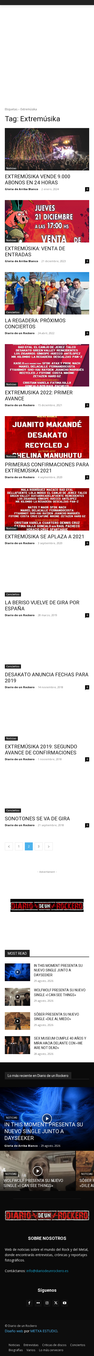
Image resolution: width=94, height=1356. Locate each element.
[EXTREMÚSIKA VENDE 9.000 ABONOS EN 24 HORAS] (47, 149)
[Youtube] (64, 1303)
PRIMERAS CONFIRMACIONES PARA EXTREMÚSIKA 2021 (47, 468)
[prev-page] (9, 846)
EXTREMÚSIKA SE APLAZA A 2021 (44, 537)
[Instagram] (47, 1303)
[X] (56, 1303)
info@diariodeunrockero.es (47, 1270)
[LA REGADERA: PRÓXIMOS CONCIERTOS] (47, 293)
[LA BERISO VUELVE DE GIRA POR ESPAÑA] (47, 575)
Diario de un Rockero (19, 333)
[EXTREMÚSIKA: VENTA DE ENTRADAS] (47, 221)
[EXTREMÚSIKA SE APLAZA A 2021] (47, 509)
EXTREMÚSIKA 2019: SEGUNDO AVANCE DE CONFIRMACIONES (41, 750)
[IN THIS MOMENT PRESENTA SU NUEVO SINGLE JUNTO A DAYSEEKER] (17, 972)
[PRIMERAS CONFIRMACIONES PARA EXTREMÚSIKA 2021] (47, 437)
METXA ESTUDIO (43, 1331)
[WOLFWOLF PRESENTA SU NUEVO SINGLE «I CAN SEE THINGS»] (17, 997)
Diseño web (14, 1331)
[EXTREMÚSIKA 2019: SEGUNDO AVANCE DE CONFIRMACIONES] (47, 719)
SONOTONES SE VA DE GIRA (37, 819)
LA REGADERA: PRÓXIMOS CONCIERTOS (35, 324)
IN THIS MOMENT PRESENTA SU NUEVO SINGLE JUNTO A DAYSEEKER (58, 970)
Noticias (11, 168)
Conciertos (13, 312)
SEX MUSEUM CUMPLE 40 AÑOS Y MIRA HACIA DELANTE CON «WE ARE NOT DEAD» (60, 1043)
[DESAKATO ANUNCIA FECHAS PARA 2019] (47, 647)
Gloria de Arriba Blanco (21, 189)
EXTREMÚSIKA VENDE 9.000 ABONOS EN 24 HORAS (37, 180)
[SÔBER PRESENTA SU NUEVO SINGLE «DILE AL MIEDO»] (17, 1021)
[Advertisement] (47, 55)
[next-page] (49, 846)
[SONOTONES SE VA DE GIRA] (47, 791)
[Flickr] (38, 1303)
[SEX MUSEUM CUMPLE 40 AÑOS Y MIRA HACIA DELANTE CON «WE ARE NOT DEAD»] (17, 1045)
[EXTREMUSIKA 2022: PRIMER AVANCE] (47, 365)
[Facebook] (29, 1303)
